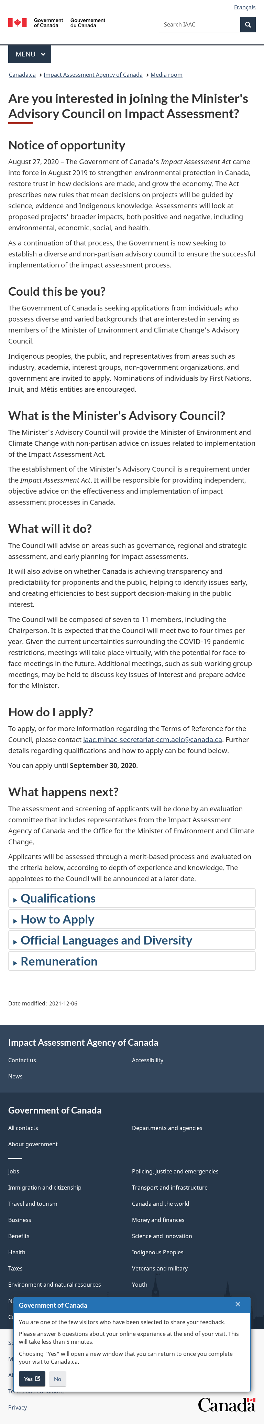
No (60, 1380)
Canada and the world (160, 1203)
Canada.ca (22, 74)
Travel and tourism (32, 1203)
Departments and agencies (167, 1128)
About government (33, 1144)
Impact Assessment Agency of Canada (93, 74)
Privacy (17, 1407)
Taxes (15, 1268)
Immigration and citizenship (44, 1187)
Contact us (22, 1060)
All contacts (23, 1128)
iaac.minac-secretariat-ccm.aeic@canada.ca (152, 739)
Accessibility (147, 1060)
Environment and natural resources (54, 1284)
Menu (26, 54)
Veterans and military (160, 1268)
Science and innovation (162, 1236)
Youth (139, 1284)
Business (19, 1220)
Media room (167, 74)
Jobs (13, 1171)
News (15, 1076)
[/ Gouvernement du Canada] (57, 22)
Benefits (19, 1236)
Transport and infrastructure (170, 1187)
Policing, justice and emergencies (175, 1171)
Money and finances (158, 1220)
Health (16, 1252)
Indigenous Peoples (158, 1252)
